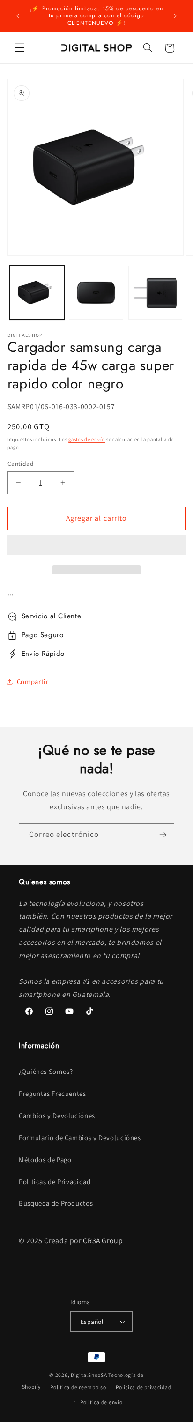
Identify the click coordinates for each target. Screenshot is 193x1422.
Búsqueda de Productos (56, 1203)
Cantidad (20, 463)
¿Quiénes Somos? (46, 1071)
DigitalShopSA (89, 1374)
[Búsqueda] (147, 48)
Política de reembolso (78, 1387)
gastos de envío (86, 439)
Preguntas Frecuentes (52, 1093)
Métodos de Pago (45, 1159)
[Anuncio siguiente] (175, 16)
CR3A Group (103, 1241)
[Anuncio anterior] (17, 16)
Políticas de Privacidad (55, 1181)
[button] (96, 546)
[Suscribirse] (163, 834)
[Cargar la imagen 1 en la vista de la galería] (37, 293)
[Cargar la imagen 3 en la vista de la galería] (155, 293)
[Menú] (19, 48)
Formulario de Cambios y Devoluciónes (80, 1137)
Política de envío (101, 1402)
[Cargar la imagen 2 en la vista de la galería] (96, 293)
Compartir (33, 681)
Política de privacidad (143, 1387)
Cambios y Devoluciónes (57, 1115)
